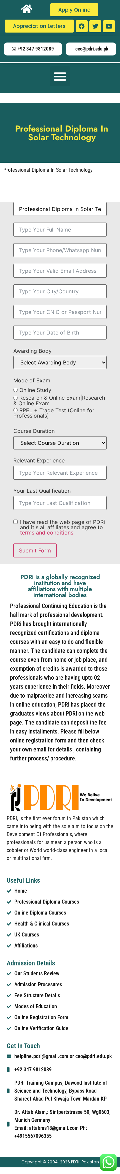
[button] (60, 76)
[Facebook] (82, 26)
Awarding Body (32, 350)
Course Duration (34, 431)
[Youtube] (109, 26)
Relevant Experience (39, 460)
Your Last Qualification (42, 490)
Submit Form (35, 550)
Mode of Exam (31, 380)
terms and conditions (46, 532)
